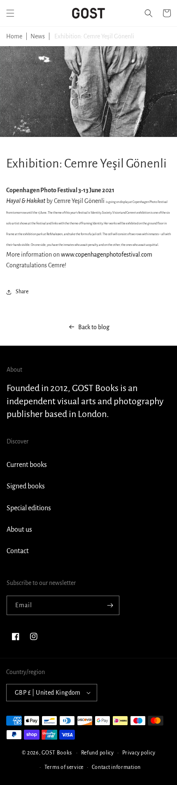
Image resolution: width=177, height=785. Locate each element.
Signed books (26, 486)
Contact (18, 551)
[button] (10, 13)
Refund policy (97, 753)
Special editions (29, 508)
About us (19, 529)
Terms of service (64, 767)
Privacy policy (139, 753)
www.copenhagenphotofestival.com (106, 254)
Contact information (116, 767)
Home (14, 36)
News (37, 36)
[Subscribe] (110, 605)
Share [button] (22, 292)
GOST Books (57, 753)
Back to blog (93, 327)
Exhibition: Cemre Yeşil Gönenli (94, 36)
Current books (27, 465)
